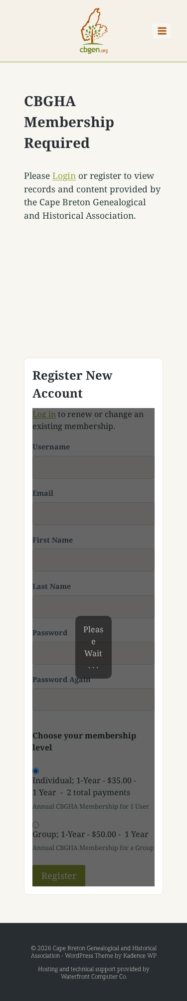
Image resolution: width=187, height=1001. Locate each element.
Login (64, 175)
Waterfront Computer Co (93, 976)
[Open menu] (162, 31)
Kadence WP (140, 955)
